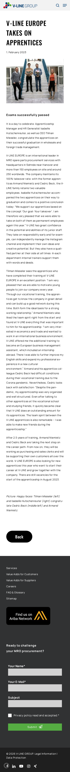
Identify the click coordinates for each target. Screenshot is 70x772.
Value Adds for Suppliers (21, 580)
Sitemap (11, 598)
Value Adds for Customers (22, 574)
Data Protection (16, 757)
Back (19, 536)
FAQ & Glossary (15, 592)
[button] (6, 765)
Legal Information (45, 753)
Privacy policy (23, 715)
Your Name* (16, 666)
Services (11, 568)
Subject (14, 697)
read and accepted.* (36, 715)
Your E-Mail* (17, 681)
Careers (11, 586)
